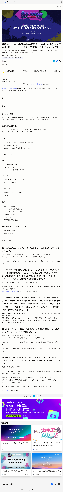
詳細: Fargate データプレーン (10, 291)
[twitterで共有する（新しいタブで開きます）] (60, 61)
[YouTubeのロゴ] (59, 484)
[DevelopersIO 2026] (31, 409)
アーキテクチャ (19, 57)
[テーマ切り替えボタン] (61, 2)
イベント (5, 57)
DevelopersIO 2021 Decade (9, 88)
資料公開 (11, 57)
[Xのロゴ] (55, 484)
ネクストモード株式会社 (35, 84)
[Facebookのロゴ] (52, 484)
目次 (58, 6)
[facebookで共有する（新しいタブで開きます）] (57, 61)
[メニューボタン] (2, 2)
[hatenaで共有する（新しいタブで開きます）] (54, 61)
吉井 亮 (8, 391)
